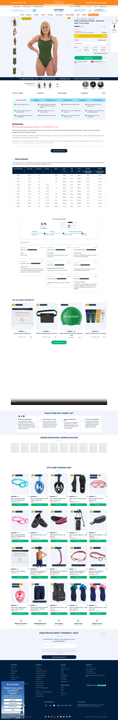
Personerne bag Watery (40, 675)
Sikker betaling (14, 671)
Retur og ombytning (15, 677)
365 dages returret (27, 6)
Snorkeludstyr (64, 677)
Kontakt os (13, 668)
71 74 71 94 (89, 6)
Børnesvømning (13, 706)
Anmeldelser (84, 93)
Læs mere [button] (76, 288)
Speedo (62, 689)
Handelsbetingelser (40, 696)
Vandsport (29, 14)
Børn (78, 14)
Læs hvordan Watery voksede (84, 704)
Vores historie (38, 668)
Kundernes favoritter (65, 668)
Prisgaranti (13, 673)
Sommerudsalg (93, 14)
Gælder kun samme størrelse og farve (100, 53)
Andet (12, 710)
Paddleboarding (64, 681)
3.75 (43, 224)
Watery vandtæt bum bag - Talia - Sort (46, 333)
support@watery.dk (92, 668)
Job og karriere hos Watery (41, 671)
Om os (95, 6)
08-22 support (59, 623)
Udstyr (43, 14)
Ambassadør (38, 679)
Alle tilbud (63, 666)
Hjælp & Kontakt (103, 6)
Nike (62, 695)
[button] (22, 44)
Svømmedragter (91, 18)
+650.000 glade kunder (38, 6)
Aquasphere (63, 693)
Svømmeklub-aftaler (40, 677)
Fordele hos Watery (40, 683)
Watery (62, 687)
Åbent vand (13, 700)
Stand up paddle (69, 14)
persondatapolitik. (60, 652)
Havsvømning (59, 14)
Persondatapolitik (39, 694)
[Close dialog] (23, 682)
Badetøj (36, 14)
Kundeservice (13, 666)
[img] (23, 247)
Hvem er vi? (38, 666)
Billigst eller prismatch (21, 623)
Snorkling (50, 14)
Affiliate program (39, 681)
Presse (37, 689)
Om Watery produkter (40, 673)
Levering (12, 675)
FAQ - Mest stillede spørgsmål (42, 687)
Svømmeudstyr (64, 675)
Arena (62, 691)
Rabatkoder (13, 679)
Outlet (62, 671)
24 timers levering (16, 6)
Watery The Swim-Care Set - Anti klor (95, 333)
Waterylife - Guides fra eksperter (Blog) (43, 691)
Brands (84, 14)
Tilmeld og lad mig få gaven (59, 657)
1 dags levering (78, 623)
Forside (22, 14)
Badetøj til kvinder (83, 18)
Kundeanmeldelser (39, 685)
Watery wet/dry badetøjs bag (22, 333)
